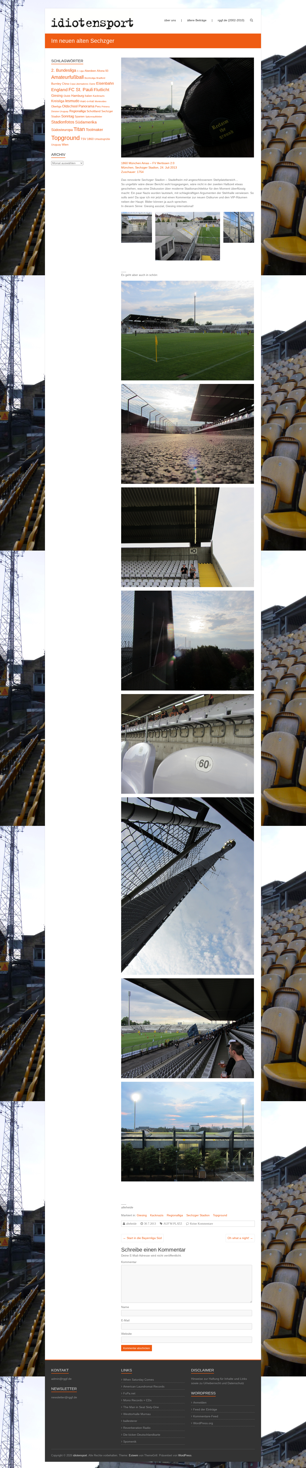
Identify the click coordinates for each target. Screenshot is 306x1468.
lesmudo (72, 101)
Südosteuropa (62, 130)
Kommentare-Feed (205, 1416)
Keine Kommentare (201, 1223)
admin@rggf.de (61, 1378)
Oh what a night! (240, 1238)
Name (125, 1307)
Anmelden (199, 1402)
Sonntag (67, 116)
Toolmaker (94, 130)
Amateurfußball (67, 77)
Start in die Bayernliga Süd (142, 1238)
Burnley (56, 83)
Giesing (142, 1215)
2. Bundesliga (63, 70)
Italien (88, 95)
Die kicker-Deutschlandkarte (141, 1434)
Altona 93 (102, 70)
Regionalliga (175, 1215)
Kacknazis (156, 1215)
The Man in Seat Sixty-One (141, 1407)
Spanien (80, 116)
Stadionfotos (62, 122)
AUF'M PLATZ (172, 1223)
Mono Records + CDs (137, 1400)
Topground (220, 1215)
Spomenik (129, 1441)
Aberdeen (90, 70)
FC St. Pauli (80, 89)
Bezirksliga (90, 78)
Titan (79, 129)
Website (126, 1333)
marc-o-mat (87, 101)
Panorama (86, 106)
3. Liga (80, 71)
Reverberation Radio (137, 1427)
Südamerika (86, 122)
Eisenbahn (105, 83)
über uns (170, 20)
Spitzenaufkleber (93, 116)
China (65, 83)
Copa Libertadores (79, 84)
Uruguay (56, 144)
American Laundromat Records (143, 1386)
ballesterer (130, 1421)
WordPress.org (203, 1423)
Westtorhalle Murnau (137, 1414)
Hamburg (77, 95)
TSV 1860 (87, 139)
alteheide (131, 1223)
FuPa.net (129, 1393)
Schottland (94, 111)
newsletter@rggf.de (64, 1397)
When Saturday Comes (138, 1379)
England (59, 89)
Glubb (66, 95)
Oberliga (56, 106)
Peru (98, 106)
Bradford (100, 78)
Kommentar (129, 1262)
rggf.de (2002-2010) (231, 20)
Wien (65, 144)
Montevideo (100, 101)
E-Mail (125, 1320)
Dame (92, 84)
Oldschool (70, 106)
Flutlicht (101, 89)
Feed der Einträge (205, 1409)
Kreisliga (57, 101)
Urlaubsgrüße (102, 139)
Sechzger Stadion (198, 1215)
